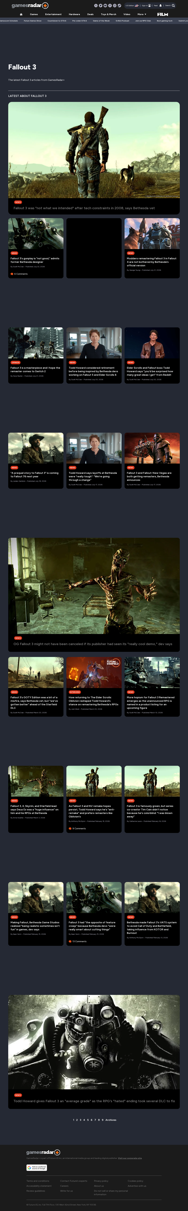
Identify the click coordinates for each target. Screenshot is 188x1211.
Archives (110, 1120)
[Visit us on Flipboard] (100, 5)
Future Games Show (32, 21)
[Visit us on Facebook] (110, 5)
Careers (64, 1185)
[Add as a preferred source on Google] (36, 1167)
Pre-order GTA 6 (79, 21)
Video (127, 14)
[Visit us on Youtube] (105, 5)
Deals (90, 14)
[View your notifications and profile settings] (160, 5)
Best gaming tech (164, 21)
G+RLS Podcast (122, 21)
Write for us (66, 1190)
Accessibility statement (39, 1185)
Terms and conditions (37, 1181)
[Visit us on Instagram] (114, 5)
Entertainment (53, 14)
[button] (170, 5)
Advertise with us (137, 1185)
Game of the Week (101, 21)
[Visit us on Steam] (119, 5)
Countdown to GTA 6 (57, 21)
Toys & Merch (108, 14)
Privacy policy (101, 1181)
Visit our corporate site (130, 1158)
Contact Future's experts (73, 1181)
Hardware (74, 14)
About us (99, 1185)
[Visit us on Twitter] (96, 5)
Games (34, 14)
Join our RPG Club (143, 21)
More (140, 14)
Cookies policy (135, 1181)
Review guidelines (35, 1190)
